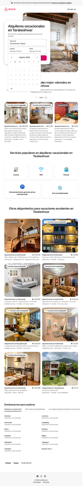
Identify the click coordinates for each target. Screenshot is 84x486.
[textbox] (18, 51)
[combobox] (27, 43)
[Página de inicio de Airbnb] (10, 9)
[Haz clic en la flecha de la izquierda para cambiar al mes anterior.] (11, 57)
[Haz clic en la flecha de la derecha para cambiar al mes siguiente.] (37, 57)
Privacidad (37, 482)
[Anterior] (36, 97)
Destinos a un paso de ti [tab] (13, 409)
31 (11, 89)
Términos (46, 482)
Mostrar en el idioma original (61, 3)
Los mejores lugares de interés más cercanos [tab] (65, 409)
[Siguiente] (46, 97)
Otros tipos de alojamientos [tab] (35, 409)
